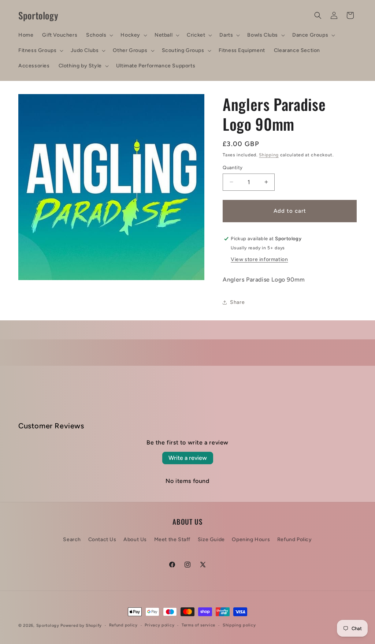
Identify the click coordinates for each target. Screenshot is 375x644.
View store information (259, 259)
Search (72, 539)
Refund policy (123, 625)
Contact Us (102, 539)
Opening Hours (251, 539)
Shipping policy (239, 625)
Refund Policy (294, 539)
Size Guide (211, 539)
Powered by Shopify (81, 625)
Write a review (187, 457)
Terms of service (198, 625)
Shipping (269, 154)
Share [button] (237, 302)
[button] (99, 35)
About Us (135, 539)
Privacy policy (159, 625)
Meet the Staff (172, 539)
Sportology (47, 625)
